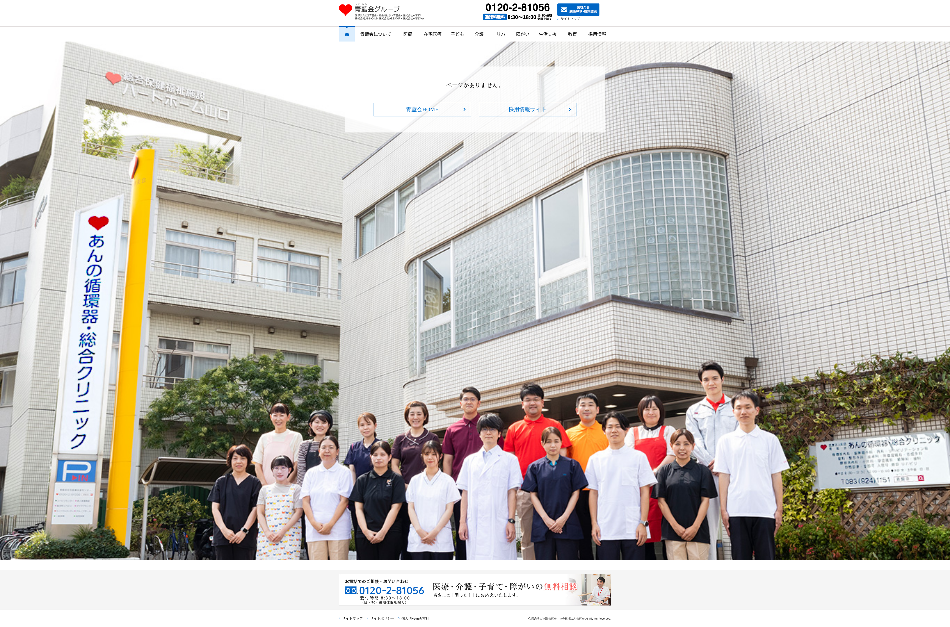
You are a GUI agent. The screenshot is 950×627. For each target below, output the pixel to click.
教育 (572, 34)
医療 (407, 34)
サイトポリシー (382, 618)
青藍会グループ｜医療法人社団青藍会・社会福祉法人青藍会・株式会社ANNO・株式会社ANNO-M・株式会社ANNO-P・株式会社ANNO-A (384, 11)
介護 (479, 34)
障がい (522, 34)
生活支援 (548, 34)
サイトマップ (570, 19)
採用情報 (597, 34)
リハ (501, 34)
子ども (457, 34)
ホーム (347, 34)
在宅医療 (433, 34)
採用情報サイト (527, 109)
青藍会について (375, 34)
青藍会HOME (422, 109)
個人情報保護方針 (415, 618)
